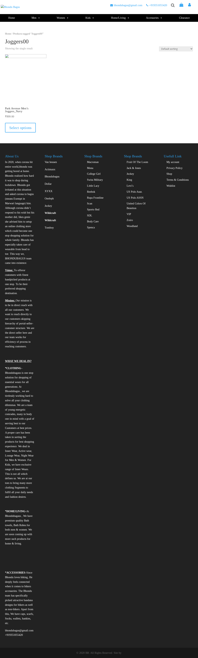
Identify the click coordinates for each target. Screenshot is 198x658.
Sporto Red (93, 209)
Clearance (184, 17)
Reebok (91, 191)
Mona (90, 168)
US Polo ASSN (135, 197)
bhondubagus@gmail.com (128, 5)
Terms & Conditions (177, 179)
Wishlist (170, 185)
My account (172, 162)
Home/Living (118, 17)
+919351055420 (158, 5)
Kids (87, 17)
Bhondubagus (52, 176)
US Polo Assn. (135, 191)
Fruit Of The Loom (137, 162)
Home (11, 17)
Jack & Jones (134, 168)
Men (34, 17)
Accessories (152, 17)
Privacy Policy (174, 168)
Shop (169, 173)
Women (61, 17)
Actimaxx (50, 169)
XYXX (48, 191)
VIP (129, 214)
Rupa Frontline (95, 197)
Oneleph (49, 198)
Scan (89, 203)
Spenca (91, 227)
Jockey (48, 205)
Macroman (93, 162)
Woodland (132, 226)
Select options (20, 128)
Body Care (93, 221)
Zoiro (130, 220)
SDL (89, 215)
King (129, 179)
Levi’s (130, 185)
